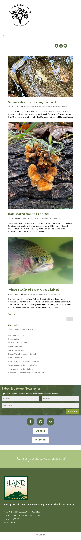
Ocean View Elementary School (22, 354)
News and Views (36, 106)
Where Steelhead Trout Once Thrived (33, 289)
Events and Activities (17, 342)
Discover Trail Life (28, 218)
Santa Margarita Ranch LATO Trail (23, 365)
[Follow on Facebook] (56, 46)
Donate (40, 430)
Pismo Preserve (15, 357)
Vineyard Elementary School (20, 369)
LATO (12, 106)
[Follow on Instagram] (61, 46)
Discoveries (26, 106)
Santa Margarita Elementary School (23, 361)
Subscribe (72, 411)
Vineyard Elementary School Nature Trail (54, 106)
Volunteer (40, 439)
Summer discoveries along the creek (32, 102)
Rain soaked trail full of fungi (28, 213)
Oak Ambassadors (16, 350)
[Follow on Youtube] (65, 46)
